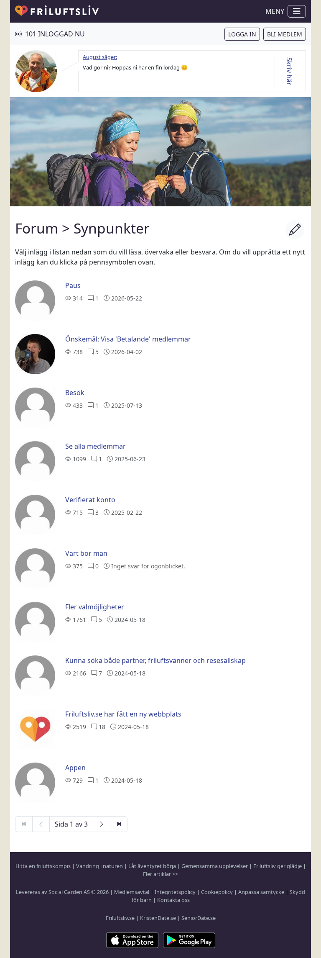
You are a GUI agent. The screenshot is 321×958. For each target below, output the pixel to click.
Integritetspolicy (175, 892)
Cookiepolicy (217, 892)
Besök (74, 392)
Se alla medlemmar (95, 446)
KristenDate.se (158, 918)
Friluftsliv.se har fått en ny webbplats (123, 714)
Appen (75, 767)
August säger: (100, 57)
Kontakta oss (173, 900)
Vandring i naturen (99, 866)
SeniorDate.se (198, 918)
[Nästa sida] (101, 824)
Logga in (242, 34)
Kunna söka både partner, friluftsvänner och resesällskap (155, 660)
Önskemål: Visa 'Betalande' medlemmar (128, 339)
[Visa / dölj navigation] (297, 11)
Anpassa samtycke (261, 892)
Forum (36, 228)
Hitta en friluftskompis (43, 866)
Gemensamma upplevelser (214, 866)
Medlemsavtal (131, 892)
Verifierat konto (90, 499)
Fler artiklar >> (160, 874)
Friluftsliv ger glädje (277, 866)
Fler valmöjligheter (94, 606)
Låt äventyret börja (152, 866)
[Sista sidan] (118, 824)
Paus (73, 285)
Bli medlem (284, 34)
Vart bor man (86, 553)
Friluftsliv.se (120, 918)
